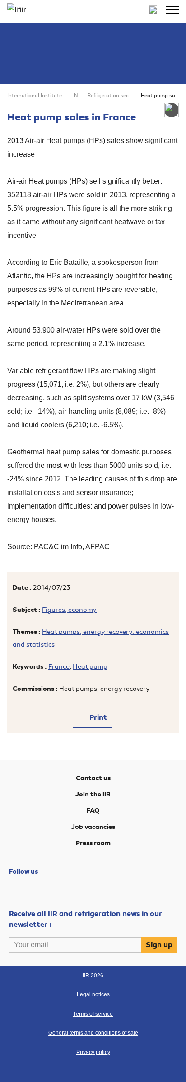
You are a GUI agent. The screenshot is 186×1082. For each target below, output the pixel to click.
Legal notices (93, 994)
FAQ (93, 810)
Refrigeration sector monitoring (110, 95)
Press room (93, 843)
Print (97, 717)
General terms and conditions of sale (93, 1033)
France (59, 666)
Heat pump (90, 666)
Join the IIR (93, 794)
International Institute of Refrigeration (36, 95)
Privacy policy (93, 1052)
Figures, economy (69, 610)
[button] (172, 10)
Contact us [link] (93, 778)
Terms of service (93, 1014)
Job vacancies (93, 827)
